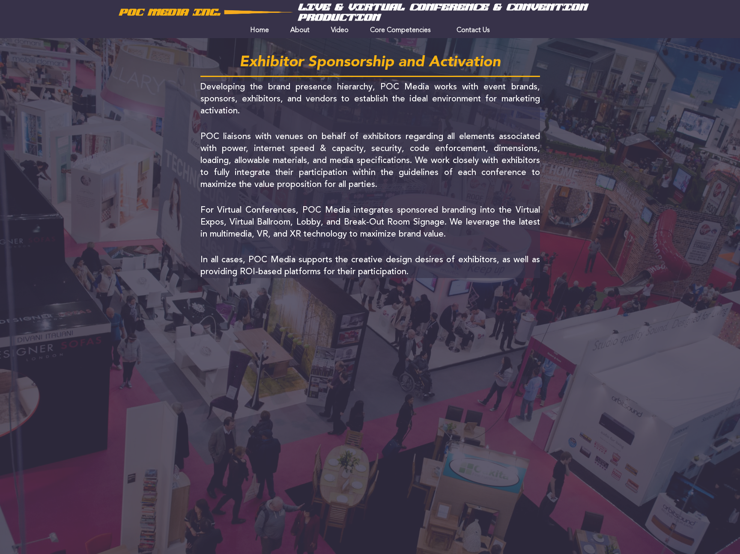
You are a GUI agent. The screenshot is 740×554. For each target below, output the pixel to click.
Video (340, 30)
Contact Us (473, 30)
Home (259, 30)
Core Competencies (400, 30)
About (300, 30)
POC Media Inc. (169, 12)
